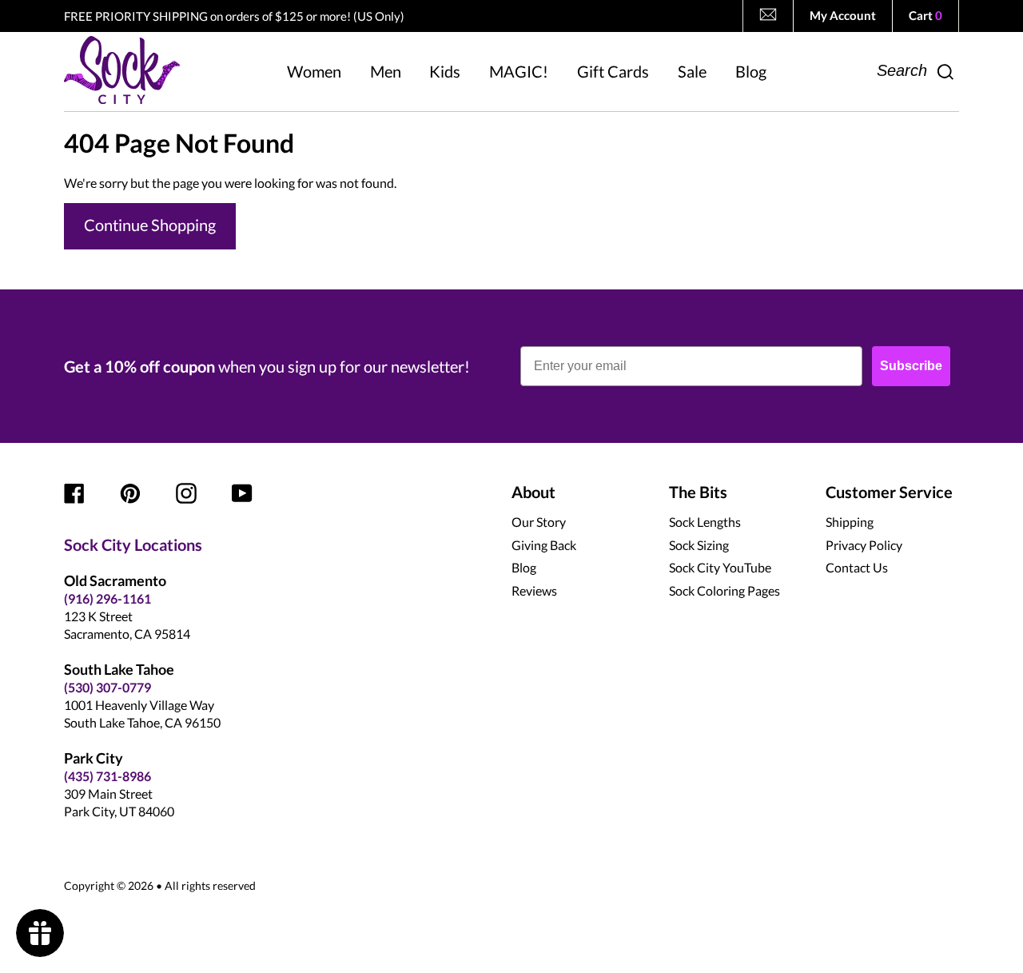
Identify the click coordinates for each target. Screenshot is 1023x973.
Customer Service (889, 491)
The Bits (698, 491)
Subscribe (911, 366)
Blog (524, 567)
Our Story (539, 521)
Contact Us (857, 567)
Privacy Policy (864, 544)
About (533, 491)
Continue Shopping (150, 224)
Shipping (850, 521)
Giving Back (544, 544)
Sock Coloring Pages (724, 590)
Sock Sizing (699, 544)
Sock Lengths (705, 521)
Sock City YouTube (720, 567)
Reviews (534, 590)
